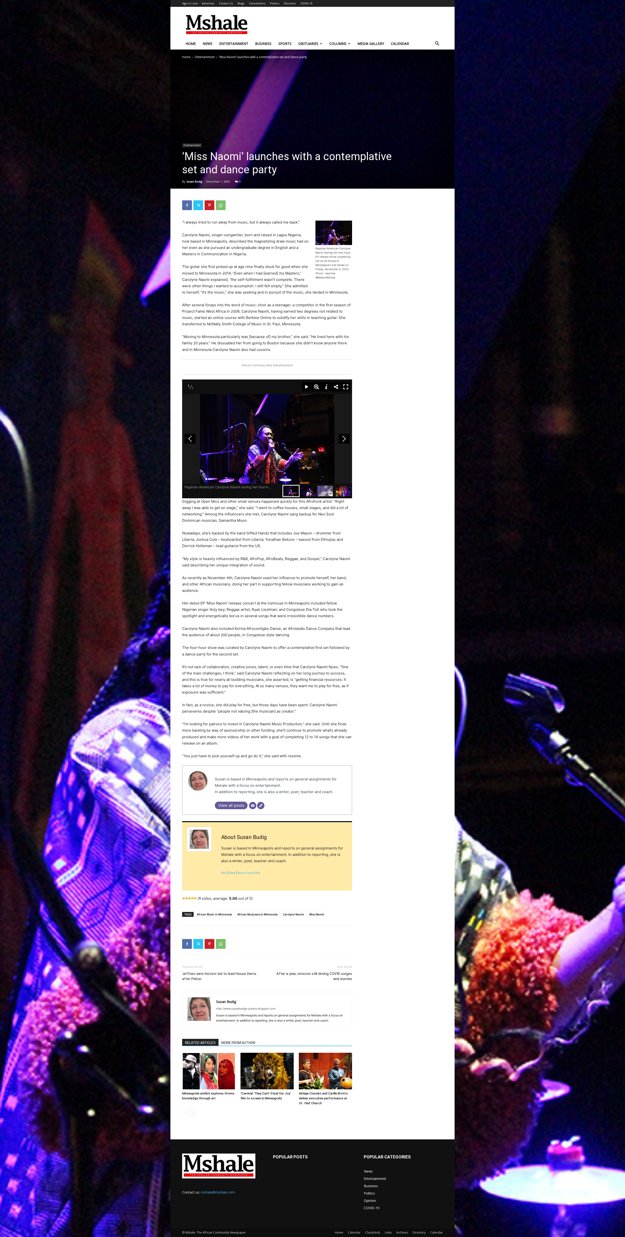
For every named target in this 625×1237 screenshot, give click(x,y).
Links (388, 1232)
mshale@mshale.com (218, 1192)
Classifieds (372, 1232)
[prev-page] (185, 1113)
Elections (290, 3)
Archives (402, 1232)
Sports (285, 43)
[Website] (260, 805)
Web (232, 873)
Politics (274, 3)
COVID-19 (306, 3)
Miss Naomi (316, 914)
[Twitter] (198, 205)
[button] (437, 44)
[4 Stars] (192, 898)
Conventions (257, 3)
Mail (224, 873)
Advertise (208, 3)
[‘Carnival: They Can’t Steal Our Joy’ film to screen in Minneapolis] (267, 1071)
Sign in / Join (190, 3)
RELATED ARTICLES (200, 1043)
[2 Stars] (186, 898)
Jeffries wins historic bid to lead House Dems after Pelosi (219, 976)
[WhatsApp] (221, 205)
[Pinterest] (209, 205)
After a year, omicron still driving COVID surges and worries (314, 976)
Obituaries (308, 43)
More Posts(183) (249, 873)
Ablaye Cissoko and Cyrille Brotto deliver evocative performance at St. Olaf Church (323, 1098)
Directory (419, 1232)
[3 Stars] (189, 898)
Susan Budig (194, 181)
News (207, 43)
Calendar (400, 43)
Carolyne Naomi (293, 914)
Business (263, 43)
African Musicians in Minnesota (257, 914)
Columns (337, 43)
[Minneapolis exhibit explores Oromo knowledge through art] (208, 1071)
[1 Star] (183, 898)
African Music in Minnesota (214, 914)
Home (191, 43)
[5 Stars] (195, 898)
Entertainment (233, 43)
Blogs (241, 3)
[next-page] (193, 1113)
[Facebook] (187, 205)
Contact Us (226, 3)
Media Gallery (370, 43)
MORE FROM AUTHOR (238, 1043)
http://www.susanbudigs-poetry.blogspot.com (246, 1008)
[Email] (252, 805)
